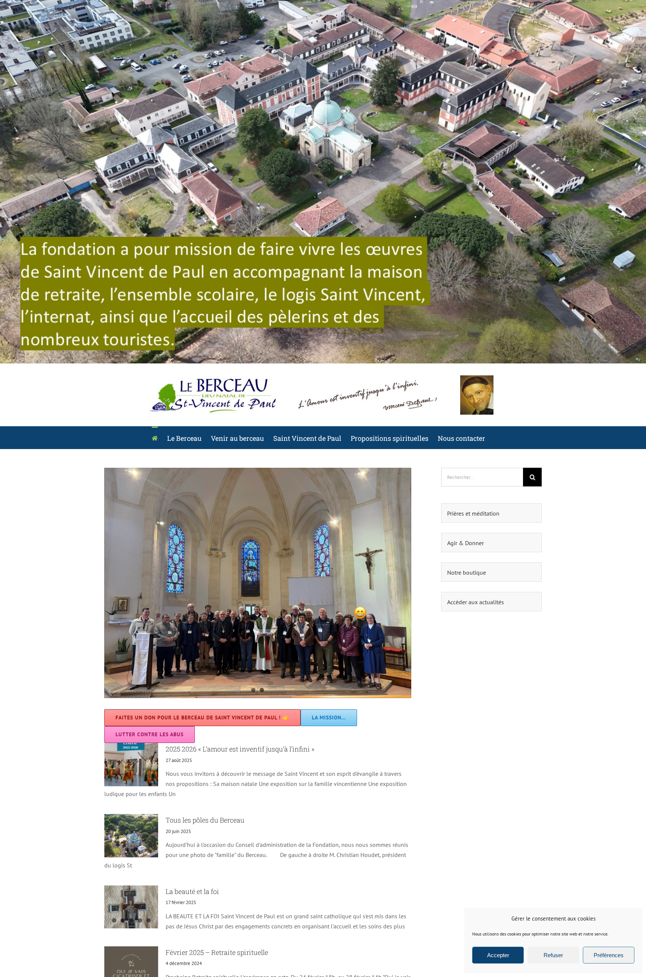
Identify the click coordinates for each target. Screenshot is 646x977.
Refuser (553, 955)
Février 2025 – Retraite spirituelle (217, 952)
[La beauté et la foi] (131, 907)
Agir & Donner (465, 543)
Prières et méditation (473, 513)
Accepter (498, 955)
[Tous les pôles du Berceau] (131, 835)
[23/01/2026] (257, 583)
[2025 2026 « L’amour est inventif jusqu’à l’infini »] (131, 764)
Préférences (609, 955)
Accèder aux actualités (475, 602)
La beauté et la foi (192, 891)
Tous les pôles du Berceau (205, 819)
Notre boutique (466, 572)
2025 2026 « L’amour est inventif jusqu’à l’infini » (240, 748)
